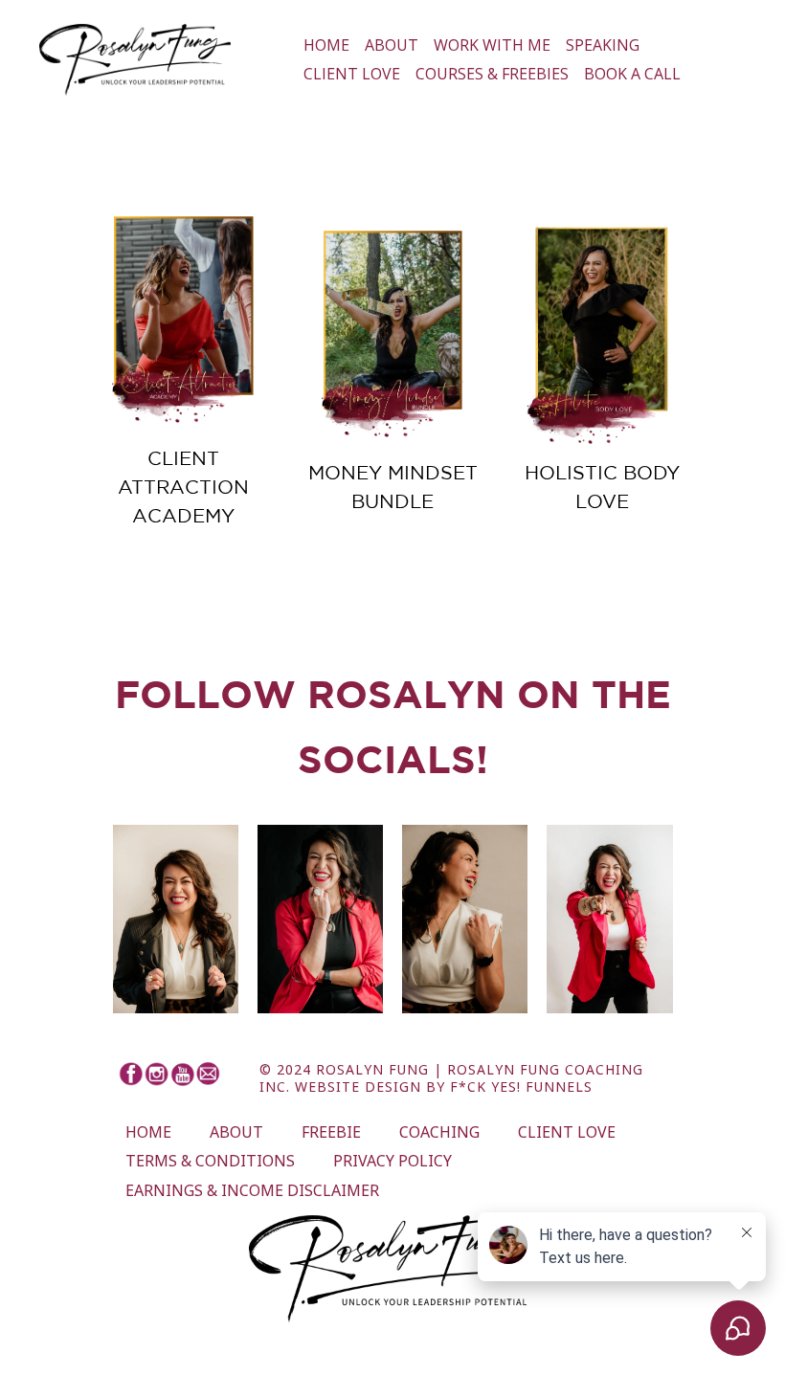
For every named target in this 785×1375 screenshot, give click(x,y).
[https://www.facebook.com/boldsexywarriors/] (131, 1074)
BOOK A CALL (632, 73)
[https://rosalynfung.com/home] (135, 60)
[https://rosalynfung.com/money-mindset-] (393, 337)
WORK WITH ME (492, 44)
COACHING (439, 1131)
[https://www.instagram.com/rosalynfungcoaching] (156, 1074)
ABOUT (391, 44)
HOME (326, 44)
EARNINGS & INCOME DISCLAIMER (252, 1190)
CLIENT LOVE (351, 73)
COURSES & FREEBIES (492, 73)
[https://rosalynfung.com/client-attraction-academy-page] (183, 323)
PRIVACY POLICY (392, 1160)
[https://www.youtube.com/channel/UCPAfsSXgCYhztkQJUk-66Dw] (182, 1074)
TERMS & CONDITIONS (210, 1160)
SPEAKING (602, 44)
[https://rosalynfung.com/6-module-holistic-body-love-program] (602, 337)
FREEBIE (331, 1131)
